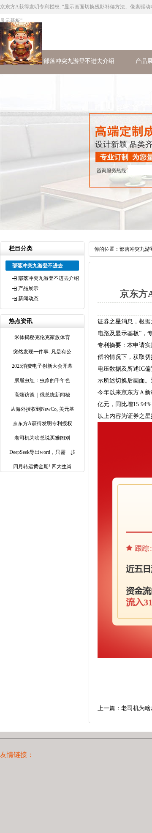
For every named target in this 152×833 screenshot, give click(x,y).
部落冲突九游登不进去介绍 (78, 61)
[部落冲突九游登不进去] (21, 63)
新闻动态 (28, 298)
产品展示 (28, 288)
